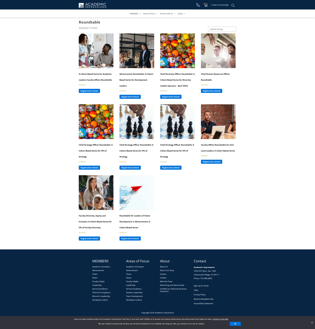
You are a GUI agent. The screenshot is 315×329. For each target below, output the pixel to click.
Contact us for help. (220, 319)
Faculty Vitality (98, 281)
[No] (312, 322)
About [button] (180, 13)
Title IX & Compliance (101, 292)
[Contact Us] (198, 5)
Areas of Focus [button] (149, 13)
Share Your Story (167, 270)
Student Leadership (134, 292)
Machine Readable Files (203, 299)
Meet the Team (166, 281)
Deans (95, 277)
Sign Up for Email (201, 285)
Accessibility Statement (203, 303)
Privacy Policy (199, 294)
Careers (163, 274)
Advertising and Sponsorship (172, 285)
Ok (235, 324)
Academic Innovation (101, 266)
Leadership (97, 285)
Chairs (95, 274)
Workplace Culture (100, 300)
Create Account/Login (220, 5)
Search (233, 5)
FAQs (196, 290)
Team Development (134, 296)
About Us (164, 266)
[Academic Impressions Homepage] (92, 6)
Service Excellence (100, 289)
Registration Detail (89, 91)
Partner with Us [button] (166, 13)
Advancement (98, 270)
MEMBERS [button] (134, 13)
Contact (163, 277)
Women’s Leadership (101, 296)
